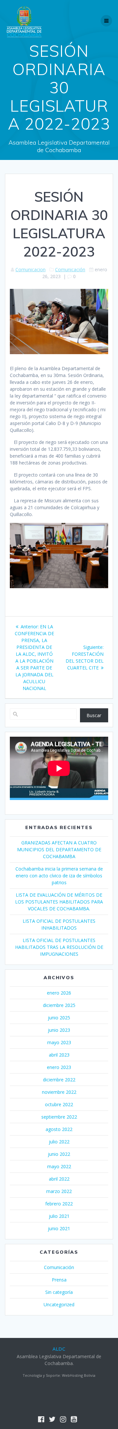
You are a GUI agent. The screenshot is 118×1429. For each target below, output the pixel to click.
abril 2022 (59, 1179)
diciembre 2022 (59, 1079)
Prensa (59, 1280)
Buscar (94, 715)
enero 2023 (59, 1067)
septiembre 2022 (59, 1117)
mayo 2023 (59, 1042)
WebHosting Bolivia (78, 1375)
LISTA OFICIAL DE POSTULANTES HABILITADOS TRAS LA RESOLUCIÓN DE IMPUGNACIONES (59, 947)
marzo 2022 (59, 1191)
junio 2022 (59, 1154)
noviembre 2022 (59, 1092)
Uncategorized (59, 1304)
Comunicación (70, 269)
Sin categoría (59, 1292)
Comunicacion (30, 269)
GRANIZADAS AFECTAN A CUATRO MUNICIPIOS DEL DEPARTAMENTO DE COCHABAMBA (59, 849)
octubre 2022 (59, 1104)
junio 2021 (59, 1228)
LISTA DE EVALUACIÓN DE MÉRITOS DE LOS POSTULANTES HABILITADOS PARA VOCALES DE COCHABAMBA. (59, 902)
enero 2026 (59, 993)
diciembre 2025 (59, 1005)
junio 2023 (59, 1030)
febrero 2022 (59, 1204)
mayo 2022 (59, 1166)
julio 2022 (59, 1141)
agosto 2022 (59, 1129)
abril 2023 (59, 1055)
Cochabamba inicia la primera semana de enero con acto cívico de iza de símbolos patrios (59, 876)
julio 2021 (59, 1216)
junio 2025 (59, 1017)
